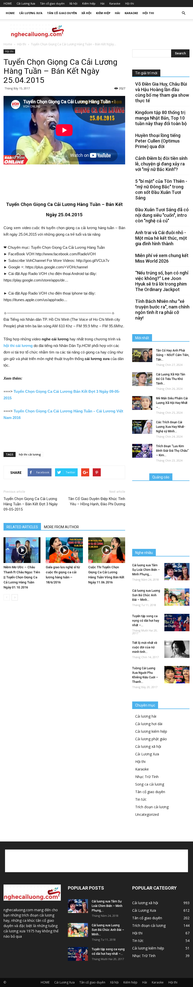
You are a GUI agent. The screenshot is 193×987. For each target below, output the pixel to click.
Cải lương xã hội (148, 746)
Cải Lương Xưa (26, 3)
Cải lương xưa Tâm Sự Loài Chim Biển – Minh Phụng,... (146, 569)
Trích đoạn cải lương (152, 806)
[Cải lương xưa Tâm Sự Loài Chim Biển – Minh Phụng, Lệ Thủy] (176, 571)
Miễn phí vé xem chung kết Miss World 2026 (161, 258)
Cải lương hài (145, 716)
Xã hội (73, 3)
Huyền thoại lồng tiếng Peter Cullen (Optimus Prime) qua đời (157, 141)
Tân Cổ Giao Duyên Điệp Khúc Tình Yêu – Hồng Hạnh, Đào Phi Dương (96, 501)
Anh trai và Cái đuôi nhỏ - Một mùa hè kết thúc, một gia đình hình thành (161, 238)
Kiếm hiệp (88, 3)
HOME (8, 3)
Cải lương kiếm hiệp (151, 731)
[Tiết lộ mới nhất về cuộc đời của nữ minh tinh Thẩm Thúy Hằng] (176, 649)
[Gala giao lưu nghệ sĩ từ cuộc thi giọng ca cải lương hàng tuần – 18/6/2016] (64, 550)
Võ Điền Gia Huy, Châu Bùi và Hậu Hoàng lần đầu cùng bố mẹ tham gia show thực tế (162, 92)
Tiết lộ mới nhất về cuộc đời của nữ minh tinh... (144, 647)
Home (8, 44)
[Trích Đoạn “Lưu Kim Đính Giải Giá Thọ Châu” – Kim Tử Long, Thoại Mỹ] (142, 451)
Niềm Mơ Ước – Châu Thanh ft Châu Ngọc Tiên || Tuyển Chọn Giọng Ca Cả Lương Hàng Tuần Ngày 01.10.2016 (22, 577)
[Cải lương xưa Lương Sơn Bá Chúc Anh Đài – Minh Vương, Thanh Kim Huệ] (176, 597)
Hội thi (129, 3)
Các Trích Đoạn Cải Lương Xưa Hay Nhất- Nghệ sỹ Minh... (170, 426)
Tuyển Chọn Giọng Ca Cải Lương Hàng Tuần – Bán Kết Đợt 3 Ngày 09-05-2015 (31, 504)
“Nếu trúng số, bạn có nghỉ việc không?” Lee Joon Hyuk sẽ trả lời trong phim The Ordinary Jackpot (161, 281)
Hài (102, 3)
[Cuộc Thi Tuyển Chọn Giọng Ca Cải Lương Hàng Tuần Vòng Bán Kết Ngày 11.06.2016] (106, 550)
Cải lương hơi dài (148, 723)
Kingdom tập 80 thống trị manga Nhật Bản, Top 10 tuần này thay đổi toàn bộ (161, 118)
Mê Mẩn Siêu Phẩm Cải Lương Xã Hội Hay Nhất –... (172, 403)
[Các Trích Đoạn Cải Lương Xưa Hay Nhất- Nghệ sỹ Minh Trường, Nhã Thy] (142, 427)
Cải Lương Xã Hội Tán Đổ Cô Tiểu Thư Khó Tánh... (170, 379)
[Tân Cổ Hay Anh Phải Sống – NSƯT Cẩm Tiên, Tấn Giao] (142, 355)
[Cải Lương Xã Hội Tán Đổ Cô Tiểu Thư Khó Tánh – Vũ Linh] (142, 379)
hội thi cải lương (30, 454)
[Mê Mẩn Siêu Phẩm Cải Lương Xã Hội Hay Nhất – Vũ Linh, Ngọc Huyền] (142, 403)
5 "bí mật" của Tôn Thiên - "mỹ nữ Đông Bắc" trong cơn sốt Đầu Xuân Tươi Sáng (161, 189)
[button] (183, 13)
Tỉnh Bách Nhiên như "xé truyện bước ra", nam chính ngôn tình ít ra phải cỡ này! (162, 310)
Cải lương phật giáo (151, 738)
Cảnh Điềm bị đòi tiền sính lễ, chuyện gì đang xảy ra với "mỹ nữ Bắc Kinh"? (161, 164)
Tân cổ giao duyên (52, 3)
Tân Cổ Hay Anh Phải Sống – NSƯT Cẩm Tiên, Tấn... (172, 355)
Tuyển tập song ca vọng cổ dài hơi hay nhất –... (145, 620)
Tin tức (141, 799)
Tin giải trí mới (146, 73)
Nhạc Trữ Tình (147, 776)
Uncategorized (147, 814)
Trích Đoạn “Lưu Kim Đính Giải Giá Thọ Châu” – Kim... (172, 450)
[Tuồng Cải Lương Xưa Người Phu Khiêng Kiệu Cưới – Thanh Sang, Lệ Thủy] (176, 674)
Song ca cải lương (149, 784)
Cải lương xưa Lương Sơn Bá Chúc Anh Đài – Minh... (146, 595)
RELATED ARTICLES (22, 527)
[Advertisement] (130, 30)
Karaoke (114, 3)
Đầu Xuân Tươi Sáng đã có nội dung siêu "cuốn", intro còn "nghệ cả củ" (162, 215)
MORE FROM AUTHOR (61, 527)
